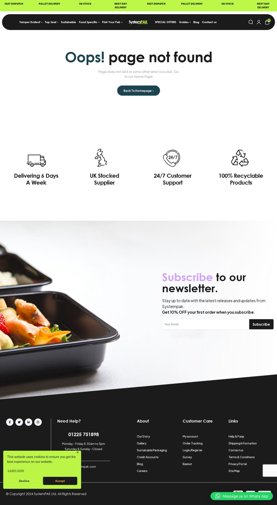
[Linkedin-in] (28, 422)
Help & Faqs (236, 436)
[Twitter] (19, 422)
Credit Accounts (148, 457)
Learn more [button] (16, 470)
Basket (187, 464)
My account (190, 436)
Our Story (143, 436)
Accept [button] (60, 481)
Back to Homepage (137, 90)
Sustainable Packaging (152, 450)
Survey (187, 457)
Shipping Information (243, 443)
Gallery (141, 443)
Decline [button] (24, 481)
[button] (241, 496)
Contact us (236, 450)
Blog (140, 464)
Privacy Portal (238, 464)
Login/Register (192, 450)
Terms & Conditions (242, 457)
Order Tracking (193, 443)
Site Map (234, 471)
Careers (142, 471)
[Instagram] (38, 422)
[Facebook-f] (9, 422)
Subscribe (261, 324)
